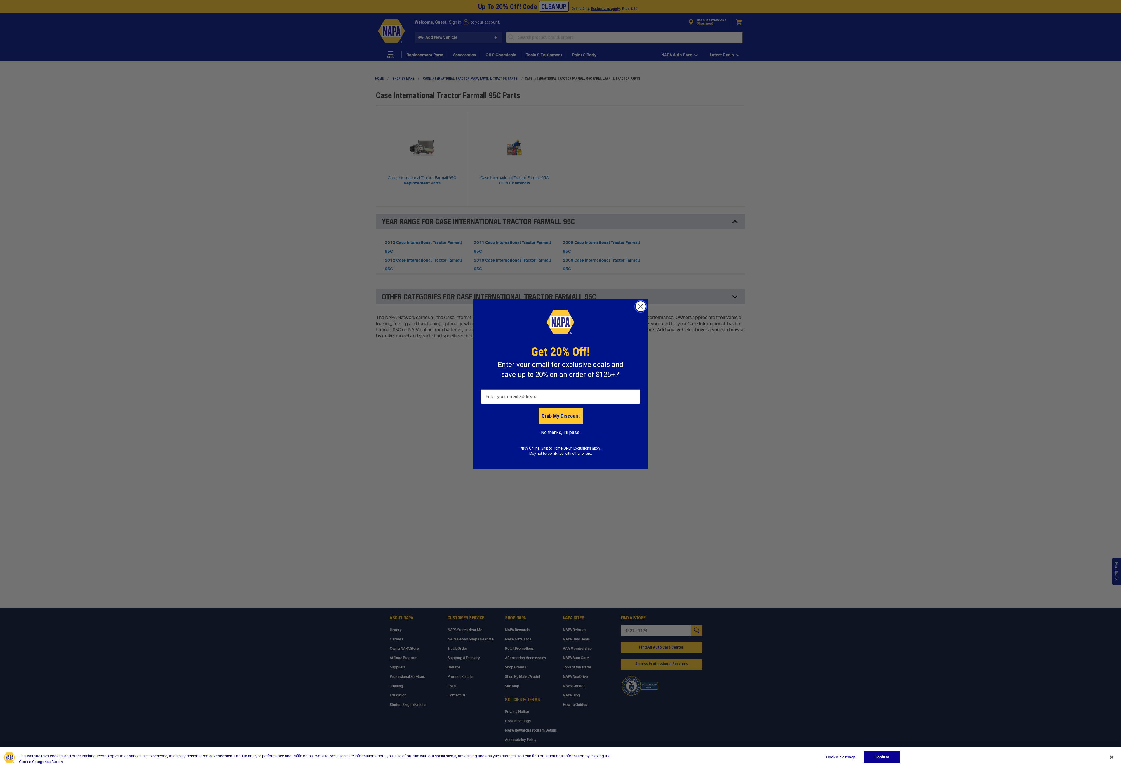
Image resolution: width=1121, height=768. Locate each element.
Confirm (882, 757)
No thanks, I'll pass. (560, 432)
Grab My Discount (561, 416)
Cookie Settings (840, 757)
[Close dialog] (641, 306)
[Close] (1111, 757)
